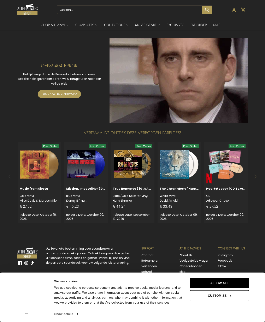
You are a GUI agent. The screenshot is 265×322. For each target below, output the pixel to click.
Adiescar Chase (226, 194)
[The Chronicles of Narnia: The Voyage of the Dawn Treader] (179, 164)
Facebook (225, 261)
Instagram (225, 255)
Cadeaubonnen (190, 266)
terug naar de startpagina (59, 94)
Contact (147, 255)
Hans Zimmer (132, 194)
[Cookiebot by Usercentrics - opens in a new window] (27, 314)
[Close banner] (258, 279)
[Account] (233, 10)
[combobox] (129, 10)
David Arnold (179, 194)
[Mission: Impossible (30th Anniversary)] (86, 164)
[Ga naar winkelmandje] (243, 10)
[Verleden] (9, 176)
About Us (185, 255)
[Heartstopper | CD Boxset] (226, 164)
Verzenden (149, 266)
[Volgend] (255, 176)
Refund (146, 272)
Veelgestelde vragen (194, 261)
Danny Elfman (86, 194)
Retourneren (150, 261)
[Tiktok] (32, 263)
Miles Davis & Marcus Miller (39, 194)
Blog (182, 272)
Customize (217, 295)
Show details (63, 314)
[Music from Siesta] (39, 164)
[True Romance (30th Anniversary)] (132, 164)
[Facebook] (20, 263)
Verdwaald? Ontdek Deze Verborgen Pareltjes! (132, 133)
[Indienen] (207, 10)
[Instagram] (26, 263)
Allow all (219, 283)
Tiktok (222, 266)
